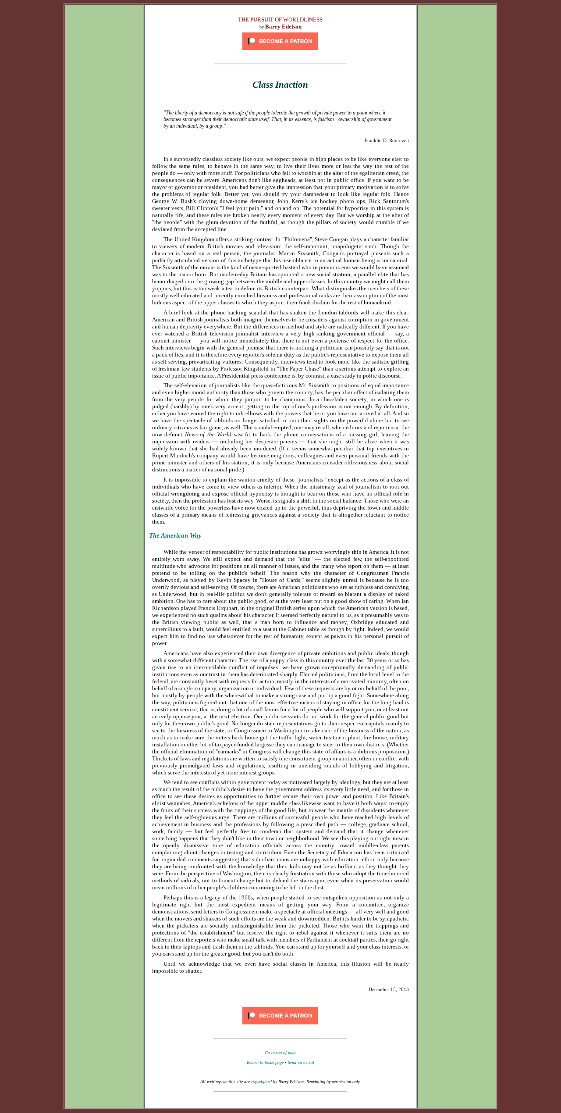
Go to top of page (280, 1052)
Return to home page (265, 1062)
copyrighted (261, 1081)
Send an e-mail (301, 1062)
